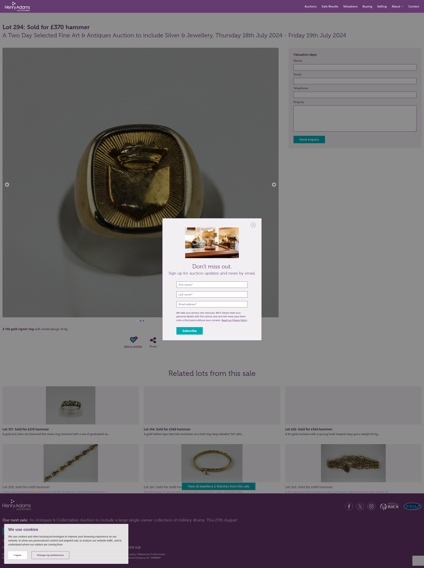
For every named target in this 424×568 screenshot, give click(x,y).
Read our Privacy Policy (234, 320)
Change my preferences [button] (50, 555)
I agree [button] (17, 555)
